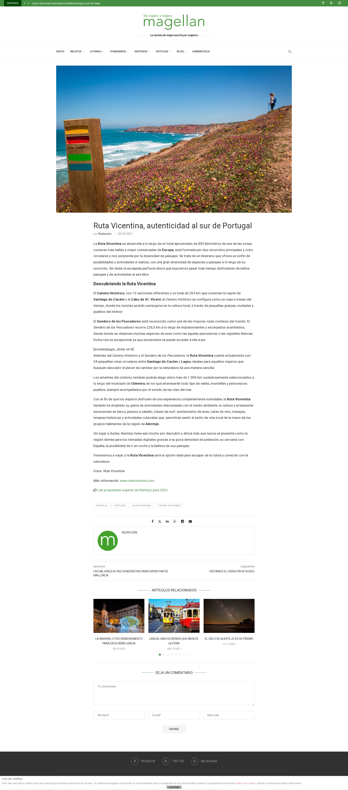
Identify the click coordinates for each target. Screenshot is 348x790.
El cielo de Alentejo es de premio (229, 638)
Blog (180, 51)
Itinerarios (118, 51)
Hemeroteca (201, 51)
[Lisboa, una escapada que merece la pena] (173, 616)
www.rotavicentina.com (137, 481)
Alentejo (101, 505)
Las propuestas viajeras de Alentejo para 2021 (133, 490)
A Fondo (95, 51)
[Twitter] (333, 3)
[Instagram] (341, 3)
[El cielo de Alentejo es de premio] (229, 616)
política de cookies (245, 783)
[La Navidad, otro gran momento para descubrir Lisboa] (118, 616)
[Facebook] (324, 3)
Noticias (162, 51)
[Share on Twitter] (161, 521)
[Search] (290, 51)
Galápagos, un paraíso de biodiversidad (57, 3)
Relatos (75, 51)
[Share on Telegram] (184, 521)
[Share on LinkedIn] (169, 521)
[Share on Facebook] (154, 521)
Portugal (120, 505)
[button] (24, 3)
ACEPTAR (174, 787)
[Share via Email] (192, 521)
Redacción (105, 233)
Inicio (60, 51)
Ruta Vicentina (141, 505)
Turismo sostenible (169, 505)
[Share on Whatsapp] (176, 521)
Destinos (141, 51)
